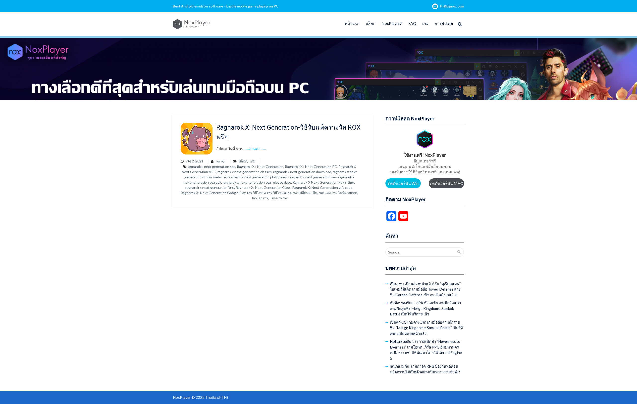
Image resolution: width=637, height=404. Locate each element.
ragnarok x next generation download (302, 172)
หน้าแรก (352, 23)
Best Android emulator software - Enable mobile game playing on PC (225, 6)
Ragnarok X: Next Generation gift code (322, 187)
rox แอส (325, 193)
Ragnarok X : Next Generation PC (311, 166)
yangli (220, 161)
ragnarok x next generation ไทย (209, 187)
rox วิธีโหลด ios (279, 193)
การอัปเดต (444, 23)
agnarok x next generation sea (211, 166)
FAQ (412, 23)
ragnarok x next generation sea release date (257, 182)
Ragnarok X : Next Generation (260, 166)
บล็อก (370, 23)
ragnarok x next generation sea (312, 177)
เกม (425, 23)
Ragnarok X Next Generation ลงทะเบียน (323, 182)
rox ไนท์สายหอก (344, 193)
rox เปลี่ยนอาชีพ (305, 193)
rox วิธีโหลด (256, 193)
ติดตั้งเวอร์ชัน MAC (446, 183)
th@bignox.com (452, 6)
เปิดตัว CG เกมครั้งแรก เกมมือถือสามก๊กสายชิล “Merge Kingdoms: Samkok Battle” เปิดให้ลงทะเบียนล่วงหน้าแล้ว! (426, 328)
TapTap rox (259, 198)
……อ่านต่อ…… (255, 148)
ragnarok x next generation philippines (257, 177)
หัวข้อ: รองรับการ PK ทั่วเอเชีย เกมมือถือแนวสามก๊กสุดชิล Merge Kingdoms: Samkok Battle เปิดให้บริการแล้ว (425, 308)
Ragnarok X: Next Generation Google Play (213, 193)
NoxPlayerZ (391, 23)
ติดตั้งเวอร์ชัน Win (403, 183)
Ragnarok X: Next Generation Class (263, 187)
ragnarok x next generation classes (244, 172)
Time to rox (279, 198)
